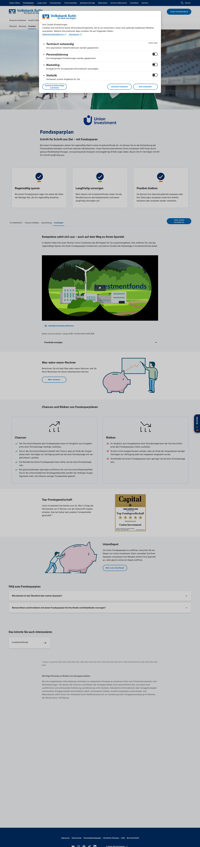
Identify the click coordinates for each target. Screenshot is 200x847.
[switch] (155, 54)
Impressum (74, 34)
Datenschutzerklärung (53, 34)
